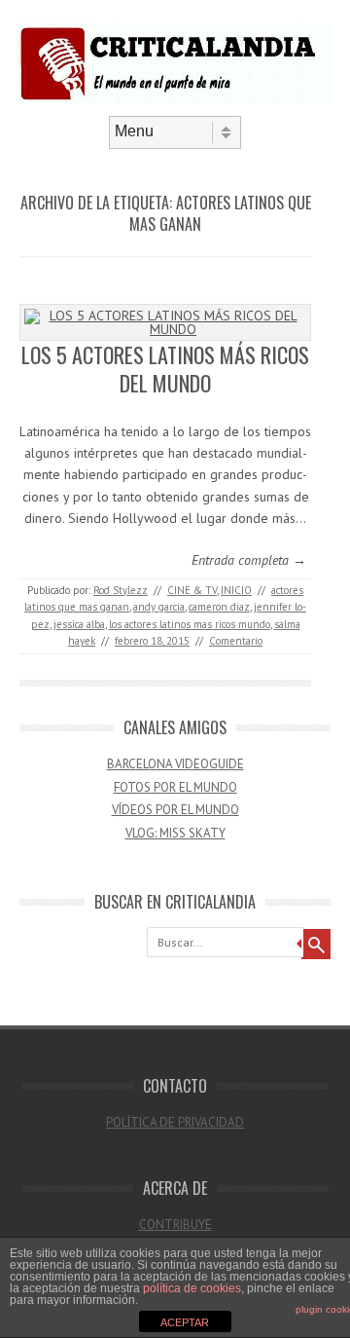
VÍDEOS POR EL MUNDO (175, 809)
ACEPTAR (184, 1322)
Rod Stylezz (120, 590)
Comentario (235, 641)
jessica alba (79, 624)
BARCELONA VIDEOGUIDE (175, 764)
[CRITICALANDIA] (175, 99)
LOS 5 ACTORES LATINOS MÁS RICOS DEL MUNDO (165, 368)
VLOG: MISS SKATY (175, 833)
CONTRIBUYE (175, 1224)
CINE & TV (192, 590)
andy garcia (159, 606)
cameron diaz (219, 606)
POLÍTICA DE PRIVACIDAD (175, 1122)
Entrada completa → (249, 560)
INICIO (236, 590)
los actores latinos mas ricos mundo (189, 624)
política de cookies (192, 1288)
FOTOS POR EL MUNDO (175, 787)
